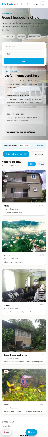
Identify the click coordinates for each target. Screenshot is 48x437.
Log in (36, 4)
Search (24, 61)
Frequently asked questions (21, 132)
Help (31, 432)
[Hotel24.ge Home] (9, 3)
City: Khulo (24, 145)
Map (42, 164)
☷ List (32, 164)
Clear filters (40, 145)
